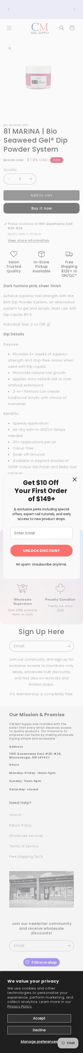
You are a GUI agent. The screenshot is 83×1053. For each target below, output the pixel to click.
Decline (39, 1030)
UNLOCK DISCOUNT (41, 550)
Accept (39, 1018)
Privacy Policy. (19, 1006)
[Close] (74, 479)
